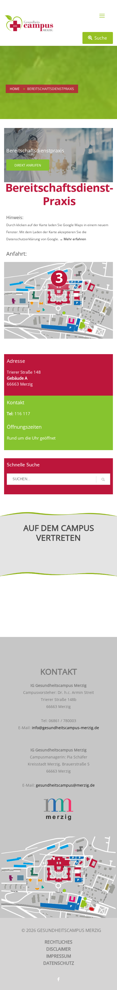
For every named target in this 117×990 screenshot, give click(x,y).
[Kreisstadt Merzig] (58, 809)
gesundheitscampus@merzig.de (65, 785)
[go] (103, 479)
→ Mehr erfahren (72, 239)
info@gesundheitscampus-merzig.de (65, 727)
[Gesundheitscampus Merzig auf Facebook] (58, 979)
